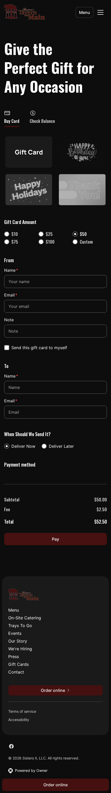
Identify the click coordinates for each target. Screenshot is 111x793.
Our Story (17, 641)
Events (14, 633)
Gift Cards (18, 664)
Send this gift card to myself (39, 347)
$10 (14, 234)
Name (11, 270)
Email (10, 295)
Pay (55, 539)
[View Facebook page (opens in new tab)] (11, 746)
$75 (14, 242)
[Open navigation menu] (100, 12)
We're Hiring (20, 648)
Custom (86, 242)
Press (13, 656)
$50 (83, 234)
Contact (16, 672)
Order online (55, 784)
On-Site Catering (24, 617)
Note (9, 319)
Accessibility (18, 719)
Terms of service (22, 711)
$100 (50, 242)
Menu (84, 12)
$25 (49, 234)
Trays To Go (20, 625)
